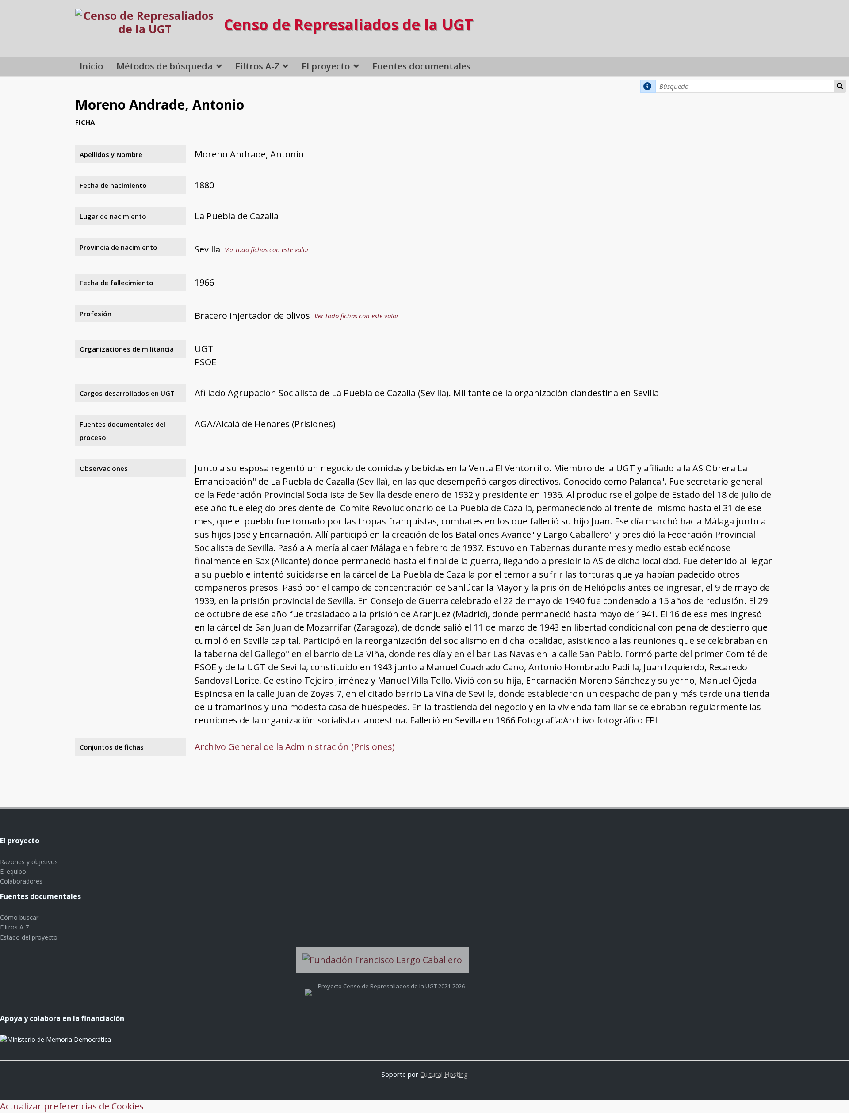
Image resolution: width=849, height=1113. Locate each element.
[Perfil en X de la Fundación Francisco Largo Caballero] (308, 986)
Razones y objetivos (29, 861)
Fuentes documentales (421, 66)
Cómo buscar (19, 917)
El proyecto (326, 66)
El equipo (13, 871)
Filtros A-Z (257, 66)
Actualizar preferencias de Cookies (72, 1106)
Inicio (91, 66)
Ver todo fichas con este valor (267, 249)
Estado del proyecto (28, 937)
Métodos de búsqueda (164, 66)
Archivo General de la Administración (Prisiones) (295, 747)
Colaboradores (21, 881)
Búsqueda (840, 86)
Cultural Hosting (444, 1074)
